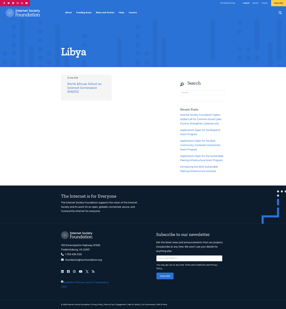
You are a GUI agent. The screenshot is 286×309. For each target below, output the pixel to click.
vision (117, 203)
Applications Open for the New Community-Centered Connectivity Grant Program (200, 145)
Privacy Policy (97, 304)
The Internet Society (227, 3)
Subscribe (165, 276)
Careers (133, 12)
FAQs (121, 12)
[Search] (278, 12)
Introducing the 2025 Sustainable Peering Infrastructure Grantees (199, 169)
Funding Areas (83, 12)
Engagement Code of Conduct (128, 304)
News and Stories (105, 12)
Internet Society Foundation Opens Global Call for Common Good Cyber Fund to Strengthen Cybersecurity (201, 119)
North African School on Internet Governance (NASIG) (84, 87)
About (68, 12)
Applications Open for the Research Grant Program (200, 132)
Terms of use (109, 304)
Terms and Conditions (195, 265)
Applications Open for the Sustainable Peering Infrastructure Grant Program (201, 158)
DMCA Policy (162, 304)
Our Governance (148, 304)
